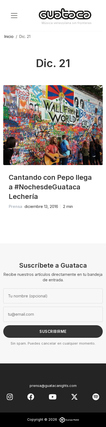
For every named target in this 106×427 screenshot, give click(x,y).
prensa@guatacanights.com (53, 386)
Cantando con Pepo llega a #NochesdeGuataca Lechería (50, 187)
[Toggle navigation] (14, 15)
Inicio (9, 36)
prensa (15, 206)
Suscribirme (53, 331)
